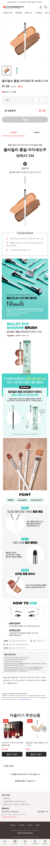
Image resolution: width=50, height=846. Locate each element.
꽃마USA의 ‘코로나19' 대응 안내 (15, 804)
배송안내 (6, 798)
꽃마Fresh (28, 13)
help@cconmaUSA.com (25, 833)
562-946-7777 (43, 812)
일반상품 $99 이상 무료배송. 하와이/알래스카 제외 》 (25, 2)
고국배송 (38, 13)
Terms (38, 825)
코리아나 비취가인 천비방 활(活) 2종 (12, 744)
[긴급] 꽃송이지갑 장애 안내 (14, 801)
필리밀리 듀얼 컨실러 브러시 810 (37, 744)
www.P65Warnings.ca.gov (24, 699)
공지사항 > (6, 795)
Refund (22, 825)
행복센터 (5, 808)
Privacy (30, 825)
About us (13, 825)
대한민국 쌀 (7, 13)
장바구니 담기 (12, 754)
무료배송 (18, 13)
